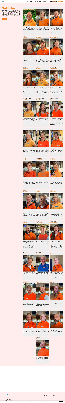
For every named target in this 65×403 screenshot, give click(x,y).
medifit (8, 397)
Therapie (33, 400)
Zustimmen (61, 401)
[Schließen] (64, 401)
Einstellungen (56, 401)
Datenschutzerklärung (44, 401)
